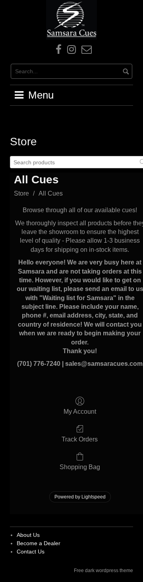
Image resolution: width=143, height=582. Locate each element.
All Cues (51, 193)
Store (21, 193)
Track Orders (80, 439)
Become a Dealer (38, 543)
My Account (80, 411)
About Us (28, 535)
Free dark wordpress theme (103, 570)
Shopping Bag (80, 467)
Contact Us (30, 551)
